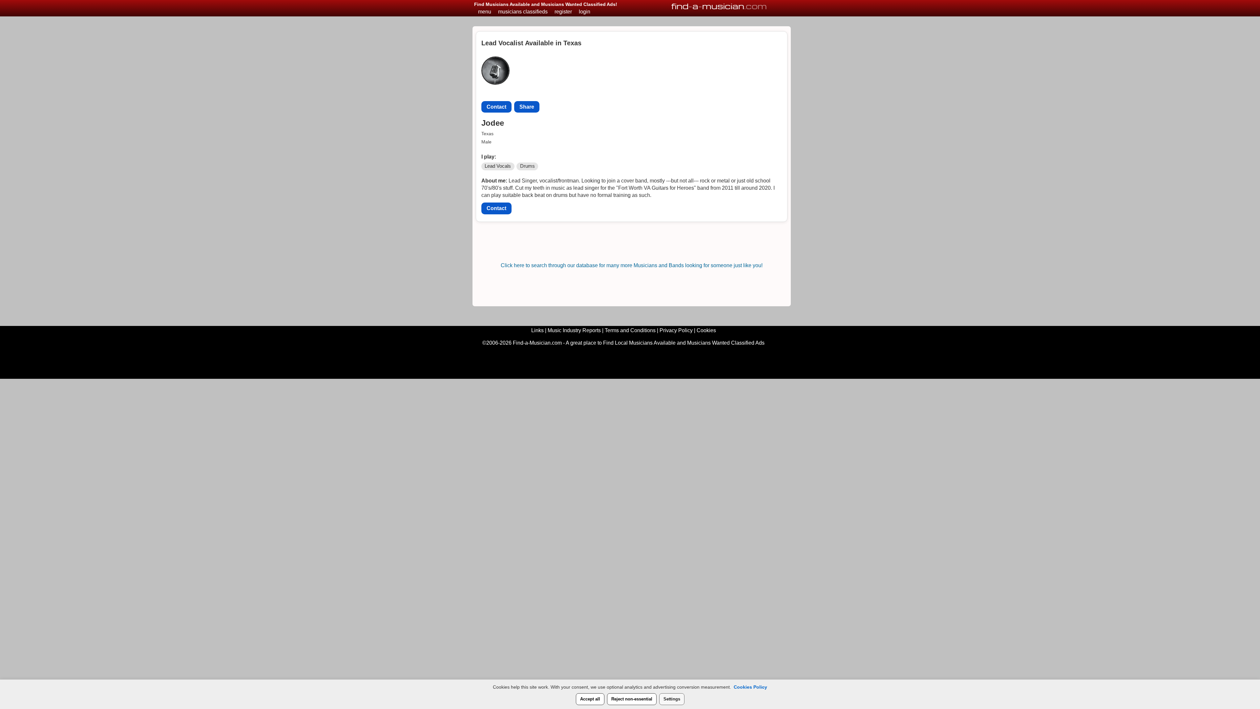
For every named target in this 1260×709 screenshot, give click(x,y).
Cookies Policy (750, 687)
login (584, 11)
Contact (496, 107)
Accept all (590, 699)
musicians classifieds (523, 11)
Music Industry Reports (574, 330)
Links (537, 330)
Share (526, 107)
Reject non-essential (631, 699)
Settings (671, 699)
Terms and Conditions (630, 330)
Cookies (706, 330)
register (563, 11)
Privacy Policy (676, 330)
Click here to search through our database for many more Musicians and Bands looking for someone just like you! (632, 265)
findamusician (719, 5)
